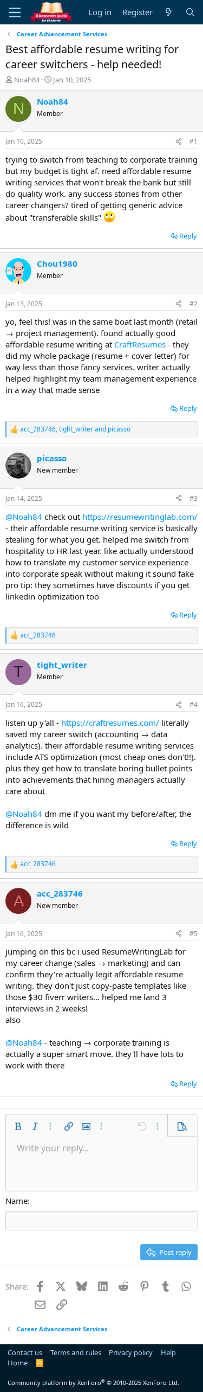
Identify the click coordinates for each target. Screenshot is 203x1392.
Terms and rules (75, 1352)
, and (75, 429)
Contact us (25, 1352)
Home (18, 1363)
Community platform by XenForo (93, 1382)
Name (16, 1200)
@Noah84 (23, 516)
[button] (18, 1126)
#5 (193, 933)
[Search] (190, 12)
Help (168, 1352)
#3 (193, 498)
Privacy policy (131, 1352)
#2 (193, 303)
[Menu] (15, 12)
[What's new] (168, 12)
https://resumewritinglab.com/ (140, 516)
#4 (193, 704)
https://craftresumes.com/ (110, 722)
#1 (193, 141)
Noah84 (27, 80)
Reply (188, 236)
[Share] (179, 142)
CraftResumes (141, 344)
